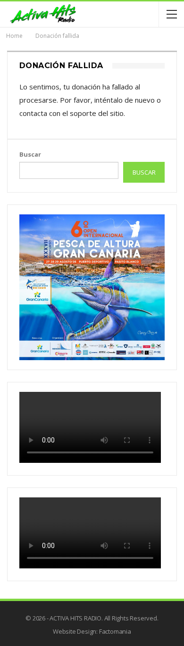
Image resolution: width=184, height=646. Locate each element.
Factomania (115, 631)
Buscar (30, 154)
